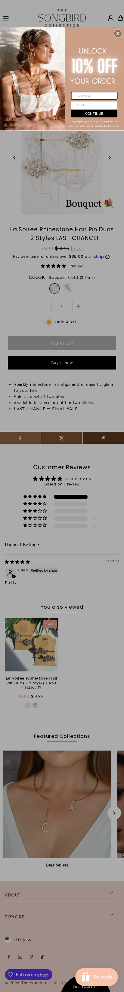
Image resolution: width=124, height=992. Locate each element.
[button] (118, 33)
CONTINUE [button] (94, 113)
